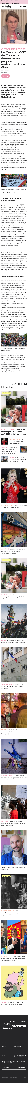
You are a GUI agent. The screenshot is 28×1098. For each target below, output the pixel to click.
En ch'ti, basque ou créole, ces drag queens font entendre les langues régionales (13, 959)
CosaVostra (13, 1077)
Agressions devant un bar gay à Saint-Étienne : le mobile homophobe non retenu (13, 551)
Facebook (4, 1046)
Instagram (4, 1042)
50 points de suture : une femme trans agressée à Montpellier (12, 686)
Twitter (3, 1055)
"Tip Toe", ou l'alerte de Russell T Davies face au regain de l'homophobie (12, 732)
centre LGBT (13, 49)
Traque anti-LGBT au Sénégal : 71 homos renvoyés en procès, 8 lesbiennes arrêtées (13, 823)
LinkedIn (3, 1051)
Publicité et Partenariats (19, 1051)
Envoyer (21, 1067)
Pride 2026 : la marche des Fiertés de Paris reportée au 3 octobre (17, 459)
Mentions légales (17, 1046)
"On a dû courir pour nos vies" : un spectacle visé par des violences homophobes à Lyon (14, 778)
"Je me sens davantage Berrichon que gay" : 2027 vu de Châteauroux (13, 431)
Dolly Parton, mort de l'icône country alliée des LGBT (17, 441)
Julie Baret (6, 70)
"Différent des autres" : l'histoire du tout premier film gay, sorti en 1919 (13, 913)
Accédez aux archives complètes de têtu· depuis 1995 (10, 3)
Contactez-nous (17, 1042)
